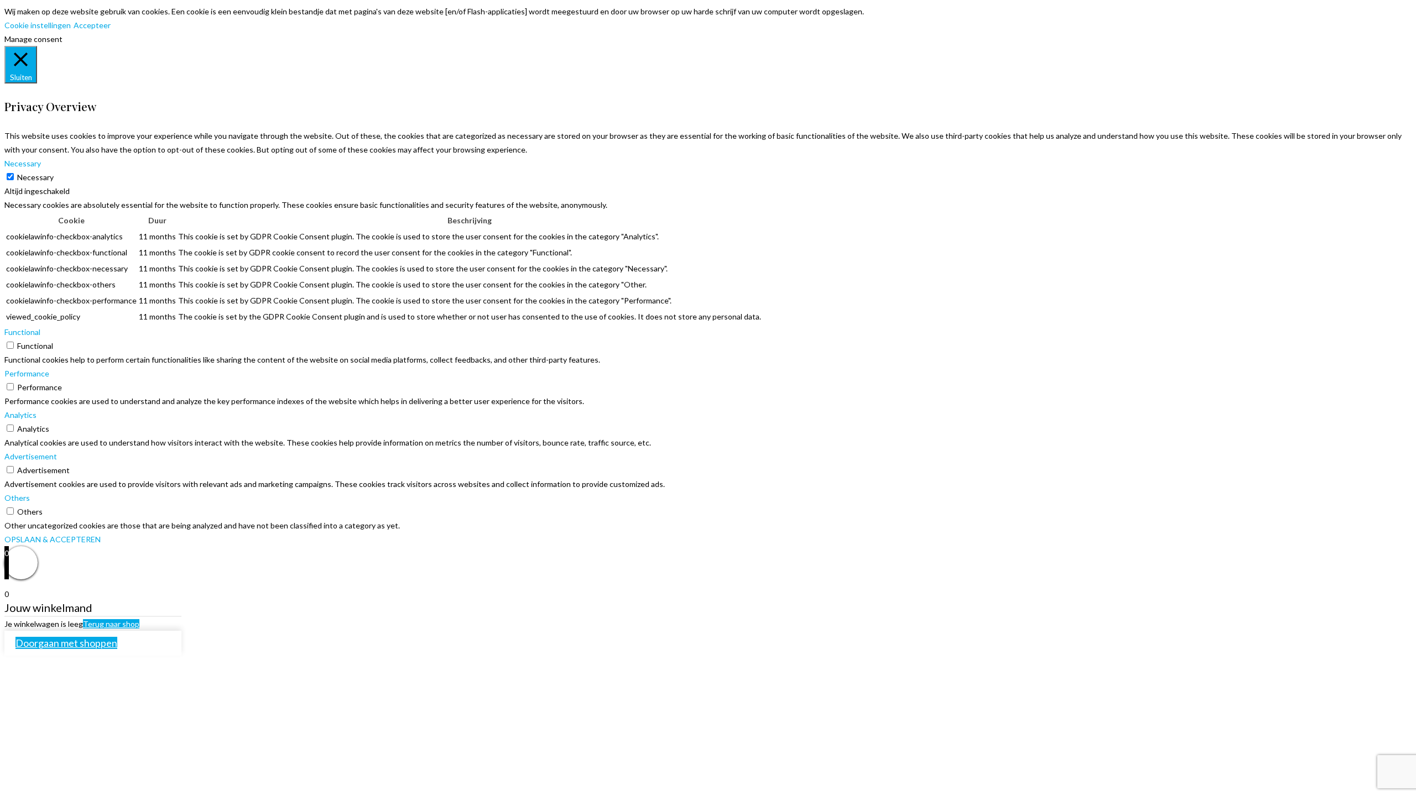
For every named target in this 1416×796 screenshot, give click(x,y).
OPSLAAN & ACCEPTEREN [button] (52, 539)
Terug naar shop (111, 624)
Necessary (35, 177)
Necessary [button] (22, 163)
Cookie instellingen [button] (37, 25)
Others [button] (17, 497)
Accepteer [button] (92, 25)
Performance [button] (26, 373)
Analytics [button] (20, 415)
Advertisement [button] (30, 456)
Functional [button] (22, 332)
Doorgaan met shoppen (66, 643)
